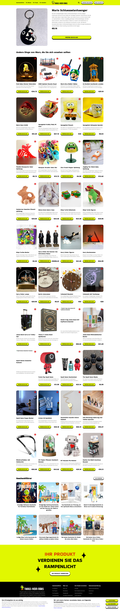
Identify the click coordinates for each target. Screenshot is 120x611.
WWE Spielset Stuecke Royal (47, 84)
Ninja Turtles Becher (22, 252)
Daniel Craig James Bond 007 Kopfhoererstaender (70, 321)
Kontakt (76, 588)
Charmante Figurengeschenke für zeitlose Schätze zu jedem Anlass (49, 538)
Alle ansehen (98, 478)
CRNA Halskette (99, 2)
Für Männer (28, 2)
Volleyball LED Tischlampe (91, 294)
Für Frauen (35, 2)
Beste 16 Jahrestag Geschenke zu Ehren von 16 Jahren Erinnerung (93, 505)
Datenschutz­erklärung (93, 588)
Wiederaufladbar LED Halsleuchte (23, 461)
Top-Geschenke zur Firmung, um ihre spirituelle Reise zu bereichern (71, 505)
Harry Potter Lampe (22, 294)
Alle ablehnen (112, 604)
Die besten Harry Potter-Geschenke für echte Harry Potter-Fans (93, 539)
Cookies (90, 593)
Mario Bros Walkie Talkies (69, 84)
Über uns (65, 588)
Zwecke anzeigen (112, 607)
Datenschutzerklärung (6, 607)
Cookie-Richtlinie (41, 605)
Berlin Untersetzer (44, 294)
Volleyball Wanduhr (67, 294)
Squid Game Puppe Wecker (25, 418)
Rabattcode (65, 593)
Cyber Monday (78, 595)
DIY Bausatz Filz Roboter (68, 461)
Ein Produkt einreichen (60, 573)
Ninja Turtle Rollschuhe (68, 210)
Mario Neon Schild (22, 125)
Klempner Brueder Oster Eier (47, 167)
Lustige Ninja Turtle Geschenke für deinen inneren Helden (26, 538)
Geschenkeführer (20, 2)
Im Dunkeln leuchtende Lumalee (93, 84)
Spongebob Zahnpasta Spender (93, 125)
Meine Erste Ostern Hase (46, 210)
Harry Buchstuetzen (89, 252)
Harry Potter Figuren (67, 252)
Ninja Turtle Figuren (89, 210)
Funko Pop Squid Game (45, 377)
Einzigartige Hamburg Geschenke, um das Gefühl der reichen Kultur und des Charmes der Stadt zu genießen (49, 507)
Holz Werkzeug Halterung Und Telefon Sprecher (92, 418)
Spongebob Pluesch (67, 125)
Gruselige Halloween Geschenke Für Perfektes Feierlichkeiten (26, 505)
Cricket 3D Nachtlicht (45, 418)
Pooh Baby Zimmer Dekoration (26, 84)
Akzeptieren (112, 600)
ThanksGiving (55, 595)
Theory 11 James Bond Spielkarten (45, 336)
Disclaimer (65, 590)
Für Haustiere (43, 2)
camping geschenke (87, 2)
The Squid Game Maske (90, 377)
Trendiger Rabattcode (68, 595)
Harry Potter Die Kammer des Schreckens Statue (48, 253)
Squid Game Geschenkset (69, 377)
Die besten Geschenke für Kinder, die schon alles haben (71, 538)
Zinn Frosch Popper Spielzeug (70, 167)
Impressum (91, 590)
